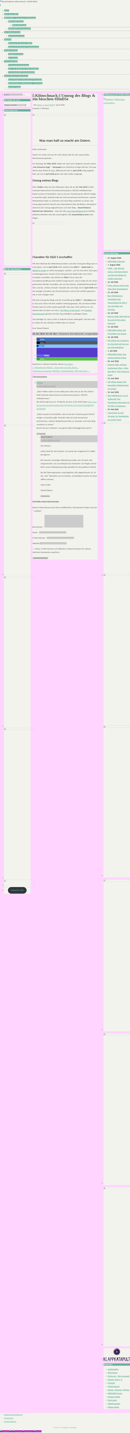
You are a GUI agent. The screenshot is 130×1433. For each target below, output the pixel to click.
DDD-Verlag (112, 1373)
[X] (11, 1431)
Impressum (8, 1418)
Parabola (66, 1427)
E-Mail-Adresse (39, 538)
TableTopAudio (114, 1404)
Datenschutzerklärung (13, 1415)
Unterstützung (10, 1422)
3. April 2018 (48, 105)
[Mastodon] (28, 1431)
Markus (40, 383)
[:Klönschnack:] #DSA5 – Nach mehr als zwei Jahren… (55, 368)
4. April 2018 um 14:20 (50, 440)
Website (35, 543)
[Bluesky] (38, 1431)
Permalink (68, 364)
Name (35, 533)
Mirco (39, 105)
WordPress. (73, 1427)
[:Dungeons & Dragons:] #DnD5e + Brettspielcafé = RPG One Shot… (61, 371)
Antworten (41, 434)
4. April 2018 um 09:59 (46, 386)
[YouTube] (18, 1431)
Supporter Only (17, 890)
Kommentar (38, 527)
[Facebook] (5, 1431)
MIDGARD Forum (115, 1394)
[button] (41, 339)
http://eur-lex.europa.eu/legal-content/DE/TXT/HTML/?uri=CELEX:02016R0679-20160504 (67, 405)
